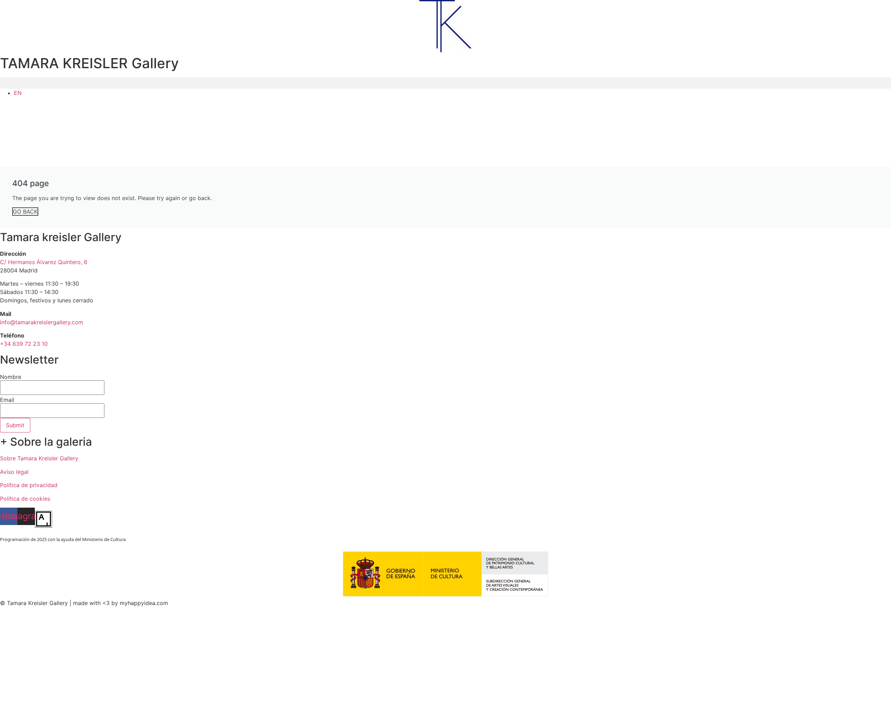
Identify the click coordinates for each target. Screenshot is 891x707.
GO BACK (25, 211)
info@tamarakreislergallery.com (41, 322)
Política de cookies (25, 498)
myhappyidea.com (144, 602)
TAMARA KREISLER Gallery (89, 63)
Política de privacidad (28, 485)
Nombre (10, 377)
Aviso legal (14, 471)
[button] (445, 83)
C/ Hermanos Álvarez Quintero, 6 (43, 262)
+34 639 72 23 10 (24, 343)
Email (7, 400)
